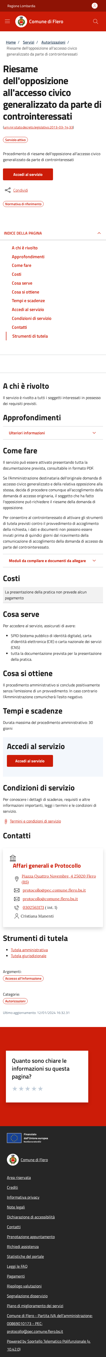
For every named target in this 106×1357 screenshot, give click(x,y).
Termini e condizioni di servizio (35, 821)
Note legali (16, 1207)
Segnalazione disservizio (27, 1296)
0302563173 (33, 907)
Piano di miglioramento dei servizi (35, 1306)
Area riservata (19, 1177)
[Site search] (96, 21)
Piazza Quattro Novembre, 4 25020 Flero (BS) (59, 879)
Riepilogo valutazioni (24, 1286)
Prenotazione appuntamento (31, 1237)
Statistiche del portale (25, 1256)
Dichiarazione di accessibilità (31, 1217)
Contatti (14, 1227)
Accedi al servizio (28, 174)
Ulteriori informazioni (27, 433)
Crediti (12, 1187)
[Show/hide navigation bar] (7, 21)
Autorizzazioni (53, 42)
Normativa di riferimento (23, 203)
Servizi (28, 42)
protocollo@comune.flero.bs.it (50, 898)
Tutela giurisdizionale (28, 956)
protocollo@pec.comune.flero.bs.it (54, 890)
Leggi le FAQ (17, 1266)
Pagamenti (16, 1276)
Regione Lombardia (21, 5)
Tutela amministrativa (29, 950)
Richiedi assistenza (23, 1246)
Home (11, 42)
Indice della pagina (23, 233)
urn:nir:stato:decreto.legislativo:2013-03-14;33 (38, 127)
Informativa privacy (23, 1197)
